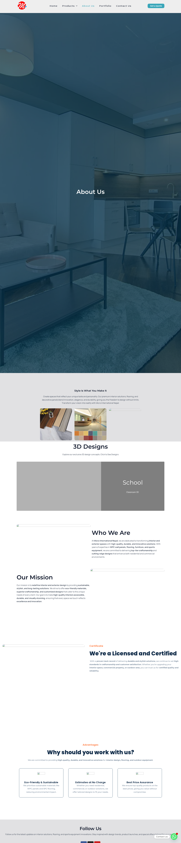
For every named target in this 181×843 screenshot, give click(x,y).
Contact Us (123, 5)
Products (68, 5)
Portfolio (105, 5)
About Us (88, 5)
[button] (76, 6)
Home (54, 5)
